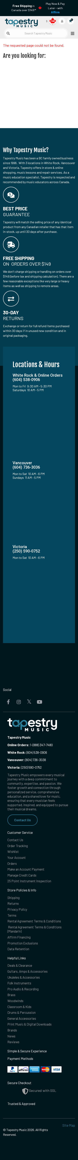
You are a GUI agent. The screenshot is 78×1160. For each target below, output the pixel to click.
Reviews (13, 1042)
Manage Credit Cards (21, 875)
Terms (11, 915)
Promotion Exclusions (22, 943)
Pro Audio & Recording (23, 989)
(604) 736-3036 (26, 760)
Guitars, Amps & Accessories (27, 971)
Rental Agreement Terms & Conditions (34, 921)
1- (31, 745)
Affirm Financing (19, 937)
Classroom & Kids (19, 1007)
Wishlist (13, 851)
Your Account (16, 857)
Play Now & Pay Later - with (55, 8)
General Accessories (21, 1018)
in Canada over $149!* (23, 8)
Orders (12, 863)
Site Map (68, 1125)
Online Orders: (18, 745)
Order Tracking (17, 846)
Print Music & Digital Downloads (29, 1024)
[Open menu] (71, 33)
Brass (11, 995)
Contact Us (22, 820)
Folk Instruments (19, 983)
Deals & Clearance (19, 965)
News (11, 1036)
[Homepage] (21, 22)
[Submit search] (8, 33)
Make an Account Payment (25, 869)
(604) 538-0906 (27, 752)
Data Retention (18, 949)
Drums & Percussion (21, 1012)
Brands (12, 1030)
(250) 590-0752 (24, 767)
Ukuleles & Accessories (23, 977)
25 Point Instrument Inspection (29, 881)
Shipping (13, 898)
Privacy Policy (17, 909)
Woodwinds (15, 1001)
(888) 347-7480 (43, 745)
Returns (13, 903)
